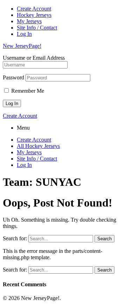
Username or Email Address (34, 58)
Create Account (34, 9)
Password (13, 77)
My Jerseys (29, 21)
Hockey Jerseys (34, 15)
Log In (24, 34)
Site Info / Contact (37, 28)
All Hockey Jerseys (38, 146)
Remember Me (27, 91)
